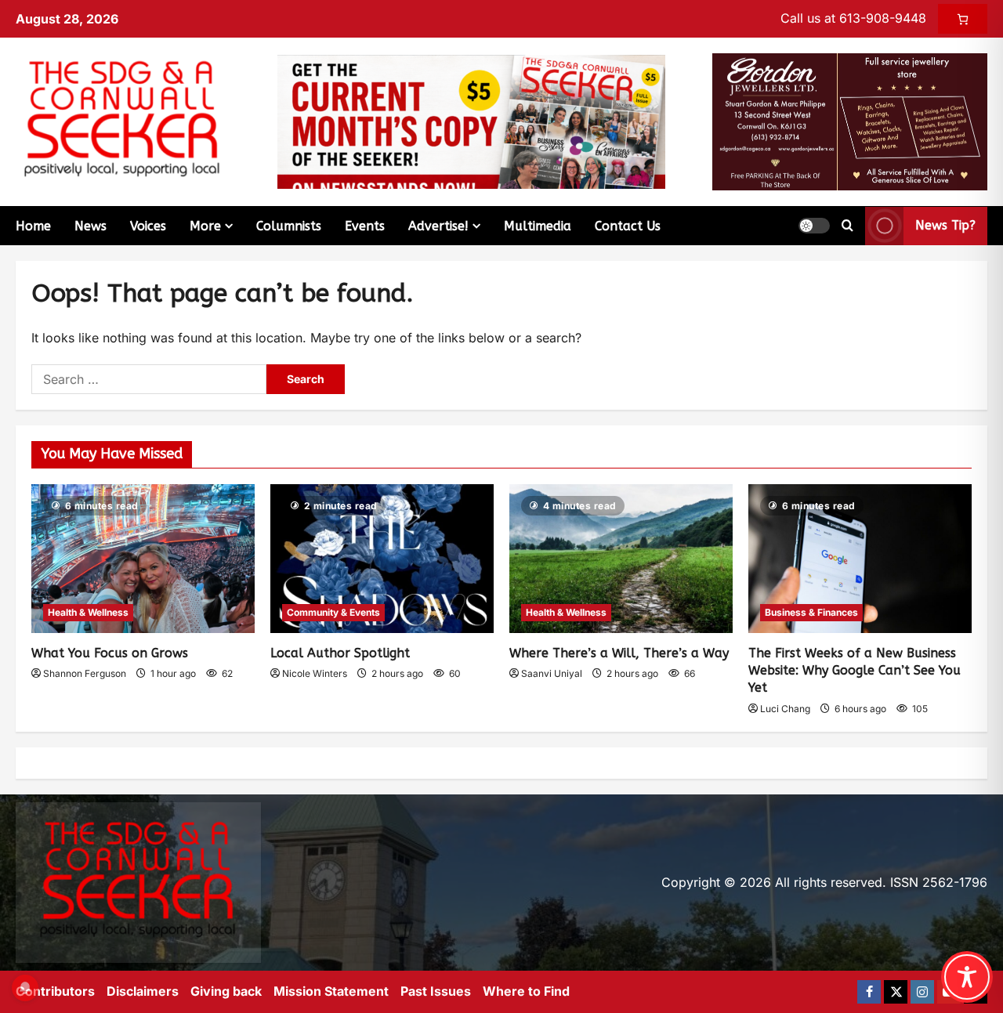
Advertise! (438, 226)
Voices (148, 226)
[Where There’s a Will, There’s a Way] (621, 558)
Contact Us (628, 226)
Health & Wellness (88, 612)
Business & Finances (811, 612)
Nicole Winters (314, 673)
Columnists (288, 226)
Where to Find (526, 991)
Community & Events (333, 612)
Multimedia (537, 226)
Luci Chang (785, 709)
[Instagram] (922, 992)
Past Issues (435, 991)
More (205, 226)
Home (33, 226)
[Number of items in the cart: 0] (962, 19)
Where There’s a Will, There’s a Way (619, 653)
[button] (814, 225)
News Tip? (945, 225)
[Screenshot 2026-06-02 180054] (849, 120)
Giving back (226, 991)
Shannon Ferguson (84, 673)
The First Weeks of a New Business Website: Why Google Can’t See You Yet (854, 671)
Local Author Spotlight (340, 653)
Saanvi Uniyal (551, 673)
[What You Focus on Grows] (143, 558)
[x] (895, 992)
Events (365, 226)
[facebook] (869, 992)
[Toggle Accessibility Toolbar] (967, 977)
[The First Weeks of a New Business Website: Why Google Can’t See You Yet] (860, 558)
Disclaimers (143, 991)
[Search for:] (148, 379)
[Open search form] (847, 225)
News (90, 226)
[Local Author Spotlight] (382, 558)
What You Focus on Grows (109, 653)
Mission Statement (331, 991)
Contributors (55, 991)
